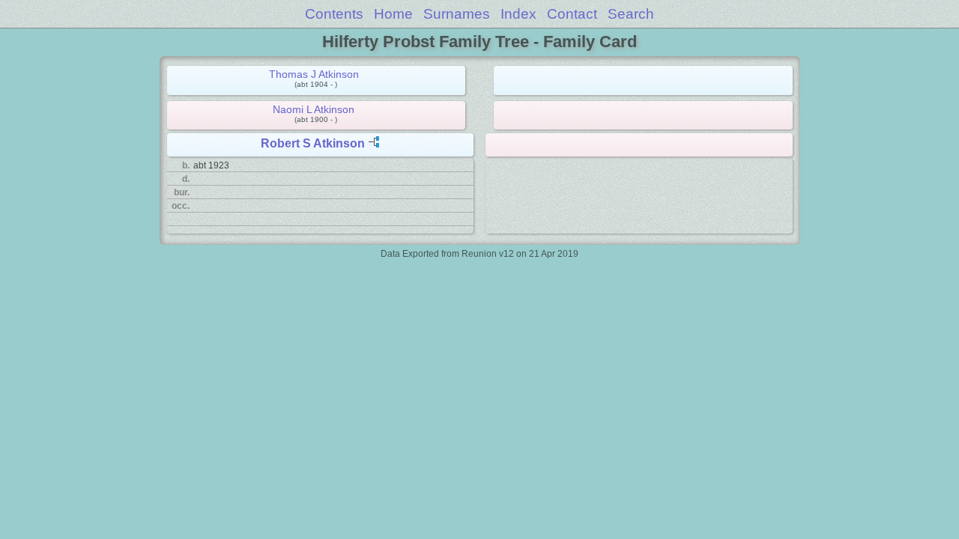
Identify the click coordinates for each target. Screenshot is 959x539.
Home (393, 14)
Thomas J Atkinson (314, 74)
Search (631, 14)
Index (518, 14)
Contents (334, 14)
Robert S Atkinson (313, 143)
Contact (572, 14)
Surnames (456, 14)
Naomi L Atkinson (313, 109)
